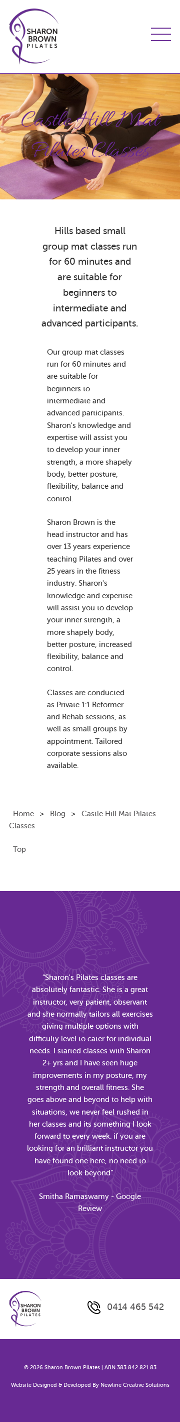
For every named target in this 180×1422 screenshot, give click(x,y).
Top (19, 849)
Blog (58, 813)
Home (23, 813)
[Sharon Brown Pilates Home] (34, 37)
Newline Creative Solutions (135, 1385)
